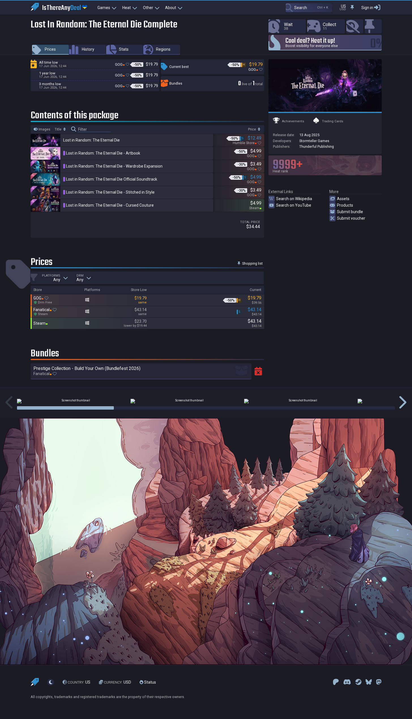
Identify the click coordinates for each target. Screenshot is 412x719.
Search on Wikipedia (294, 198)
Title (58, 129)
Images (44, 129)
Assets (343, 198)
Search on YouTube (293, 205)
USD (117, 682)
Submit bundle (350, 211)
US (79, 682)
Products (345, 205)
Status (149, 682)
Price (252, 129)
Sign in (367, 7)
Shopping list (252, 263)
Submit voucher (351, 218)
